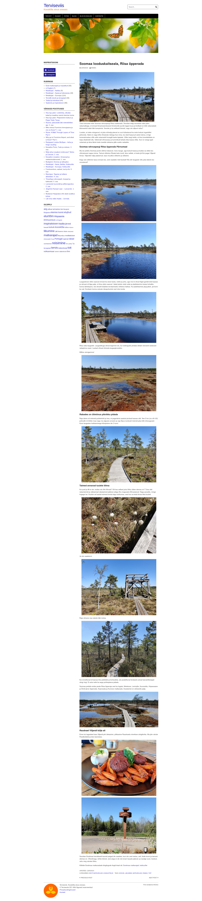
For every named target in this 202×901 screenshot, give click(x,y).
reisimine (58, 243)
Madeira (60, 231)
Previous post (86, 878)
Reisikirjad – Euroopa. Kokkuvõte (58, 167)
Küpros (71, 227)
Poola (52, 239)
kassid (46, 227)
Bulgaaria (47, 212)
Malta (65, 231)
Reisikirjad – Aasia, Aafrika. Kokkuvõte (60, 164)
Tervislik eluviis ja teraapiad (56, 98)
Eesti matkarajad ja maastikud (101, 873)
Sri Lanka (69, 244)
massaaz (70, 231)
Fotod (66, 16)
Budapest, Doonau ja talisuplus (57, 162)
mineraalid (47, 239)
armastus (56, 209)
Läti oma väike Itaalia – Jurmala (57, 199)
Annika (93, 68)
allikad (50, 209)
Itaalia (61, 223)
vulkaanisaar (49, 251)
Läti (56, 231)
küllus (67, 227)
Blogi (74, 16)
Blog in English (86, 16)
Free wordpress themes (150, 885)
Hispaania (59, 216)
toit (149, 873)
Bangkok (66, 209)
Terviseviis (54, 5)
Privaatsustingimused (67, 890)
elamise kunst (56, 212)
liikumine (128, 873)
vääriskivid (62, 251)
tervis (54, 247)
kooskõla (59, 227)
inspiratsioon (51, 223)
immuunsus (49, 220)
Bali (62, 209)
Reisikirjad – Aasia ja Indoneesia (58, 93)
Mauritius (61, 235)
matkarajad (137, 873)
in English (49, 88)
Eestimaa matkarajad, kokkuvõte (135, 865)
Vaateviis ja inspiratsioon (55, 103)
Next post (153, 878)
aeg (45, 209)
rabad (145, 873)
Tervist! (48, 16)
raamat (65, 239)
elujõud (67, 212)
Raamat (58, 16)
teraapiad (47, 248)
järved (68, 224)
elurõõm (49, 216)
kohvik (121, 873)
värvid (57, 251)
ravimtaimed (48, 244)
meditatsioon (70, 235)
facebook (50, 70)
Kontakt (62, 892)
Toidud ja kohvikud (52, 100)
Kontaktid (99, 16)
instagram (51, 74)
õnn (68, 251)
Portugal (58, 239)
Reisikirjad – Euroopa (53, 95)
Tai (73, 244)
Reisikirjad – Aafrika (53, 90)
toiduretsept (62, 248)
